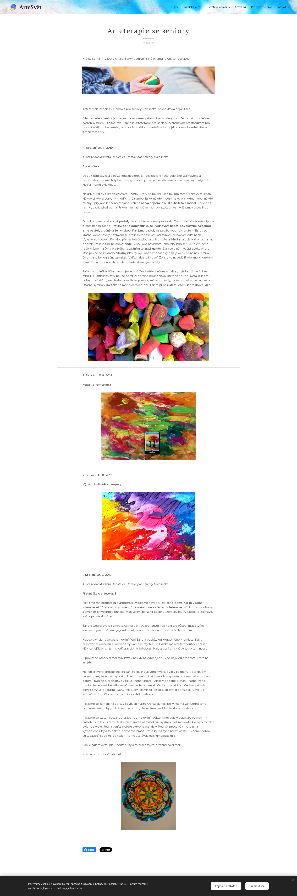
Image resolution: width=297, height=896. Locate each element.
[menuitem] (176, 7)
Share (91, 849)
